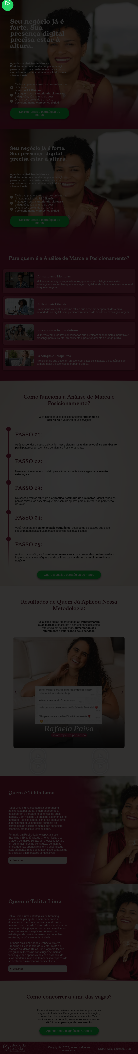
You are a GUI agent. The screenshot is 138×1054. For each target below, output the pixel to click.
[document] (69, 527)
